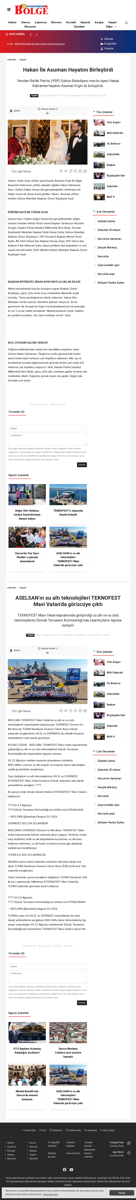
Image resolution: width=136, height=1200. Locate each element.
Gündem (79, 26)
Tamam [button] (121, 1193)
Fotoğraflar (110, 43)
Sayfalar (70, 1145)
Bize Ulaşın (109, 1130)
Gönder (82, 464)
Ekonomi (30, 26)
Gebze (12, 22)
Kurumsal (92, 1130)
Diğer (109, 26)
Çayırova (40, 22)
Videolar (108, 38)
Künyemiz (57, 1130)
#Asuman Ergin (58, 404)
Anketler (52, 1145)
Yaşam (112, 22)
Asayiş (99, 22)
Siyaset (85, 22)
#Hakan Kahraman (39, 404)
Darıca (25, 22)
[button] (32, 36)
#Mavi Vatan (45, 945)
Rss (44, 1130)
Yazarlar (109, 48)
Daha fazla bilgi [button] (50, 1194)
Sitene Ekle (30, 1130)
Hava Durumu (73, 1153)
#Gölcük (57, 945)
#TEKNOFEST (30, 945)
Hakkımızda (74, 1130)
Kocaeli (71, 22)
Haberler (11, 59)
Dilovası (56, 22)
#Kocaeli (68, 945)
